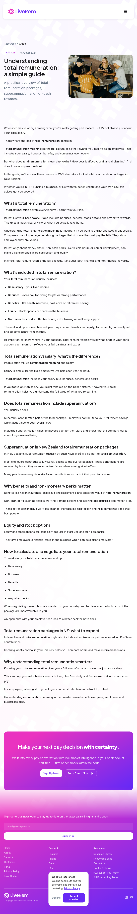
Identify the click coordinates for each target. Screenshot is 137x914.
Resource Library (103, 854)
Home (7, 848)
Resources (10, 43)
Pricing (52, 858)
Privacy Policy (11, 871)
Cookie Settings (102, 868)
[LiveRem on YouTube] (131, 897)
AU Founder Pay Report (106, 877)
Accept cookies (74, 898)
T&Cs (7, 866)
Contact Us (99, 863)
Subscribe (68, 836)
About (7, 852)
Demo (52, 863)
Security (8, 857)
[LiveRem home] (22, 12)
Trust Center (11, 876)
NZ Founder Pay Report (106, 872)
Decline (56, 897)
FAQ (51, 868)
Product (53, 848)
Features (53, 854)
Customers (10, 862)
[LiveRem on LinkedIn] (126, 897)
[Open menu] (125, 11)
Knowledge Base (103, 858)
